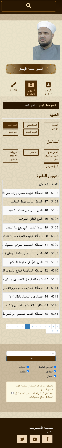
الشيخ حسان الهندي (47, 105)
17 (57, 331)
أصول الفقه (12, 125)
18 (52, 331)
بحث (31, 358)
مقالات (23, 372)
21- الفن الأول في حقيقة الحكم (29, 262)
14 (12, 326)
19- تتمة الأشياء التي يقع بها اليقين (27, 228)
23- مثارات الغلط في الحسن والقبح (27, 305)
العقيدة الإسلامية (54, 127)
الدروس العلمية (31, 92)
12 (22, 326)
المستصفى (33, 152)
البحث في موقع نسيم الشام (41, 397)
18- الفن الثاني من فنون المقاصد (28, 210)
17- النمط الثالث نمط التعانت (29, 202)
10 (32, 326)
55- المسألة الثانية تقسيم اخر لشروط (25, 314)
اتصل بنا (47, 431)
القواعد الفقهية (31, 132)
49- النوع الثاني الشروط (33, 219)
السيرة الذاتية (48, 92)
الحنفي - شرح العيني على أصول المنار (51, 156)
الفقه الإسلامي (32, 125)
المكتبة (13, 90)
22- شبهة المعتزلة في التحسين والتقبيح (25, 279)
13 (17, 326)
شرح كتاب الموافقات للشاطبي (13, 156)
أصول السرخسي (52, 166)
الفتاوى (49, 372)
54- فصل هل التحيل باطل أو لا (28, 297)
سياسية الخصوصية (41, 428)
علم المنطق (13, 132)
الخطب (22, 367)
